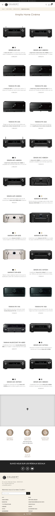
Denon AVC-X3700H (40, 270)
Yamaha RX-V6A (41, 306)
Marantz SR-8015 (14, 272)
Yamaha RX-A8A (14, 86)
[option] (13, 47)
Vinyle (3, 508)
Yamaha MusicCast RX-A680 (14, 342)
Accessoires (5, 511)
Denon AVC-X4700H (40, 345)
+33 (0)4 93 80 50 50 (23, 0)
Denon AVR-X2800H (14, 196)
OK (28, 493)
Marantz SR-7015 (40, 235)
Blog (30, 497)
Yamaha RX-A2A (41, 122)
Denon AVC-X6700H (14, 382)
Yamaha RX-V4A (14, 306)
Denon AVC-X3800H (40, 157)
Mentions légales (33, 499)
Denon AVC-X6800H (40, 50)
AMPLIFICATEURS (16, 9)
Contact (31, 511)
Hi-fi (3, 497)
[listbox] (14, 48)
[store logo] (11, 5)
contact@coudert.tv (32, 0)
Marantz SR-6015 (14, 235)
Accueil (3, 9)
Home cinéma (5, 499)
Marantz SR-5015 (40, 198)
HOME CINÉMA (9, 9)
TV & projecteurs (6, 504)
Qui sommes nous (33, 508)
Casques (4, 506)
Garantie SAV (32, 504)
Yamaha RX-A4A (14, 122)
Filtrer (28, 514)
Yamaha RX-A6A (41, 86)
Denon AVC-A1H (14, 50)
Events (30, 506)
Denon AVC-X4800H (14, 160)
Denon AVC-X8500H (40, 382)
